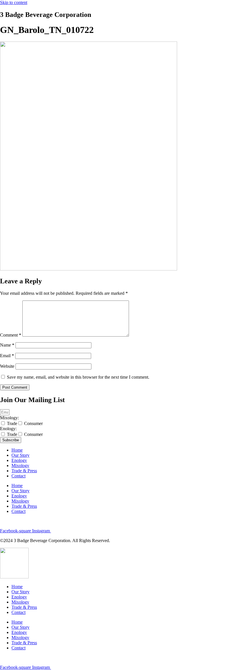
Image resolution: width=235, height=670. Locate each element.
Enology (19, 460)
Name (7, 345)
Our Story (20, 455)
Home (17, 450)
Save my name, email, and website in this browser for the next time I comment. (78, 377)
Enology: (8, 428)
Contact (18, 475)
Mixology (20, 465)
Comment (10, 335)
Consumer (33, 423)
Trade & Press (24, 470)
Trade (12, 423)
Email (7, 355)
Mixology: (9, 417)
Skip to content (13, 2)
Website (7, 366)
